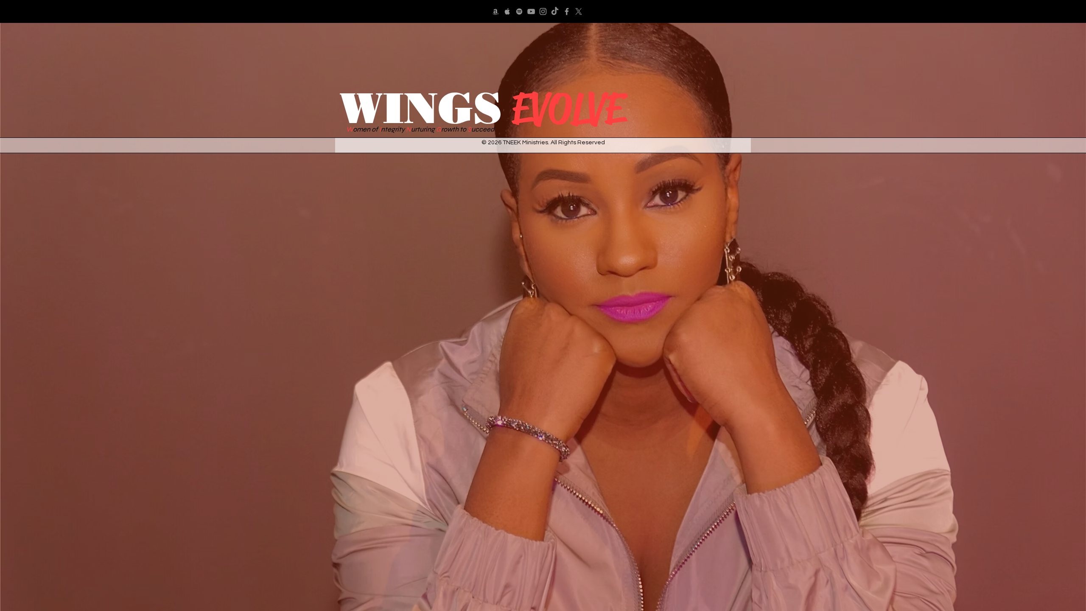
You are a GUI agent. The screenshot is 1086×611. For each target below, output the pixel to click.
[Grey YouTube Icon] (531, 11)
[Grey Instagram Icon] (543, 11)
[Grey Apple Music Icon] (507, 11)
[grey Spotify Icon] (519, 11)
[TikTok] (555, 11)
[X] (578, 11)
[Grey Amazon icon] (495, 11)
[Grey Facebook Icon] (566, 11)
